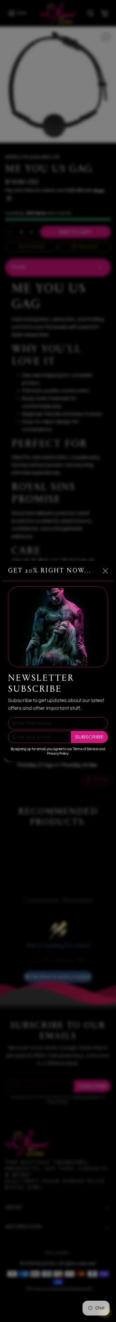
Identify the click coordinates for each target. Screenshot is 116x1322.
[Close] (105, 571)
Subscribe (89, 737)
